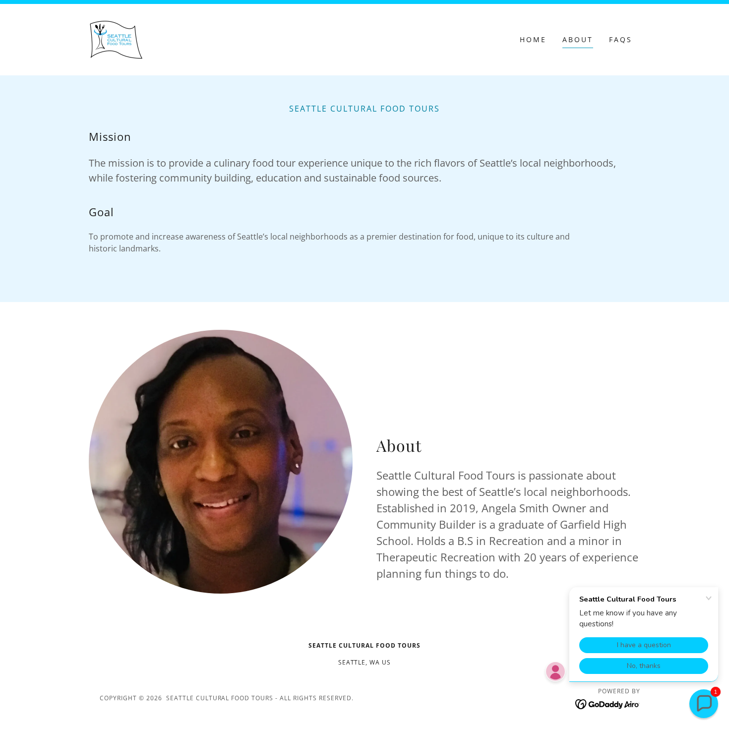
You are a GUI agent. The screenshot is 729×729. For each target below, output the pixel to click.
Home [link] (533, 39)
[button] (703, 703)
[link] (116, 38)
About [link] (577, 39)
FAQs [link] (620, 39)
